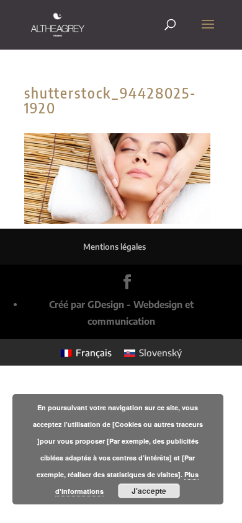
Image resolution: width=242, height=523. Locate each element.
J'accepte (149, 490)
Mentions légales (114, 247)
